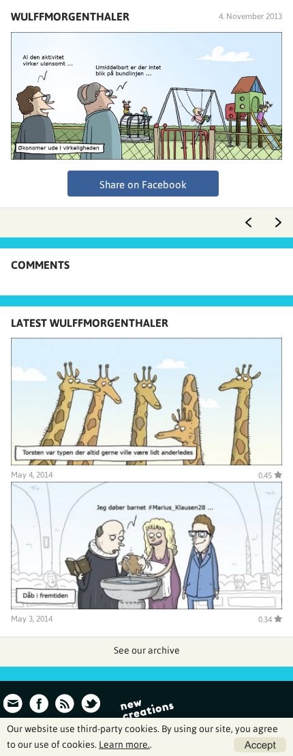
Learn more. (124, 744)
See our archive (147, 650)
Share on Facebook (143, 184)
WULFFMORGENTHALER (70, 16)
